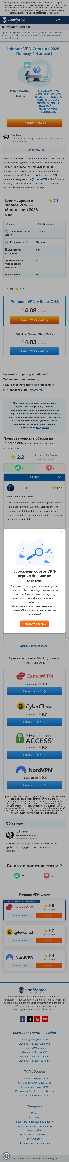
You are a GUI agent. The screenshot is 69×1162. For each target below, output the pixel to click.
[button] (6, 1156)
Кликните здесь (33, 623)
